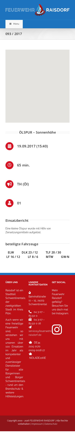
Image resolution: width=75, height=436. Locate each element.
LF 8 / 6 (33, 257)
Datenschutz (50, 424)
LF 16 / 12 (13, 257)
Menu (16, 24)
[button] (37, 84)
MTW (49, 257)
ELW (15, 252)
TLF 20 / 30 (53, 252)
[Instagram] (57, 329)
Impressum (37, 424)
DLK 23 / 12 (34, 252)
